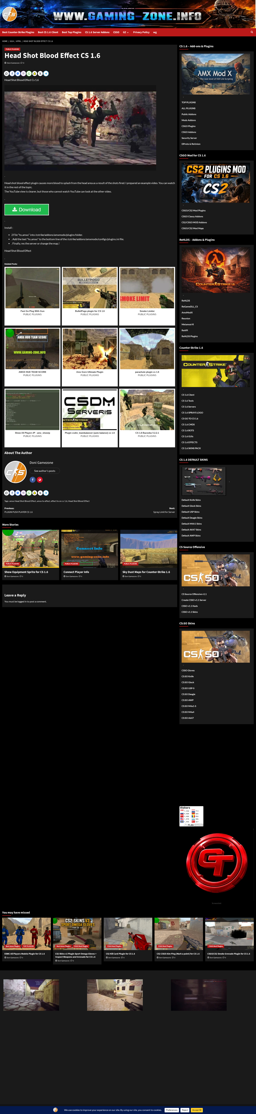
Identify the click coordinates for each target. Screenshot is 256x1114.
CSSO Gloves (188, 670)
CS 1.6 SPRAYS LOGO (192, 412)
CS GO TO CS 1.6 (190, 418)
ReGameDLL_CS (190, 306)
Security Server (189, 138)
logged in (22, 601)
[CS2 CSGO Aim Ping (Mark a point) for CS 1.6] (179, 934)
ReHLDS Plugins (190, 336)
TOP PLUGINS (189, 102)
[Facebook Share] (12, 73)
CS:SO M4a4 (188, 712)
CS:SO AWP (187, 700)
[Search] (252, 32)
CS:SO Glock (188, 682)
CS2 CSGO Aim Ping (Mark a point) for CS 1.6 (178, 953)
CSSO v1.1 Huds (190, 606)
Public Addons (189, 114)
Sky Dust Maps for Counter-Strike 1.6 (146, 572)
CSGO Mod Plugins (81, 946)
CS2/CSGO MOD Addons (194, 222)
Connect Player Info (76, 572)
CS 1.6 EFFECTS (189, 442)
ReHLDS (186, 300)
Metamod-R (188, 324)
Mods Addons (189, 120)
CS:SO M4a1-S (189, 706)
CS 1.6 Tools (188, 400)
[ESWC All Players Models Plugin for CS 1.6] (26, 934)
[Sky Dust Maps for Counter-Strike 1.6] (148, 549)
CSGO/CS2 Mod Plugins (194, 210)
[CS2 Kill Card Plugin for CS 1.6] (128, 934)
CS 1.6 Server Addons (97, 32)
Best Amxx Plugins (13, 946)
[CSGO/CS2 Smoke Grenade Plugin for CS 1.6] (229, 934)
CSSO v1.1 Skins (190, 612)
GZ (124, 32)
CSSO (116, 32)
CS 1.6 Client (188, 394)
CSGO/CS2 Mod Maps (193, 228)
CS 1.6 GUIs (187, 436)
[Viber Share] (23, 73)
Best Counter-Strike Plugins (18, 32)
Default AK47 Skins (191, 529)
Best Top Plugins (71, 32)
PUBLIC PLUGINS (12, 49)
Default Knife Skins (191, 500)
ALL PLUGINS (188, 108)
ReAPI (185, 330)
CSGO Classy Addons (192, 216)
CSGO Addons (189, 132)
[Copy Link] (6, 73)
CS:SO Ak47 (188, 718)
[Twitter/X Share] (40, 73)
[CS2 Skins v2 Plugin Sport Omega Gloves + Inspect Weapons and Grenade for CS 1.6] (77, 934)
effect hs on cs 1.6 (59, 501)
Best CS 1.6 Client (48, 32)
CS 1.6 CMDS (188, 424)
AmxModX (187, 312)
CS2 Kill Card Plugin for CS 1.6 (120, 953)
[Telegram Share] (46, 73)
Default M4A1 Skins (192, 523)
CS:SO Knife (188, 676)
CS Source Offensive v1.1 (194, 594)
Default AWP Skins (191, 535)
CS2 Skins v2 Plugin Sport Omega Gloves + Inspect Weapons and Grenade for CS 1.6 (75, 955)
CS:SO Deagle (188, 694)
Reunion (186, 318)
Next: (164, 510)
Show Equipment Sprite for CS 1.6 (26, 572)
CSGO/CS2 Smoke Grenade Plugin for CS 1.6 (228, 953)
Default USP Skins (191, 511)
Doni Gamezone (13, 63)
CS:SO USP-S (188, 688)
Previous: (18, 510)
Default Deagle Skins (192, 517)
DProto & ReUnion (191, 144)
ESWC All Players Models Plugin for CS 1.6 (24, 953)
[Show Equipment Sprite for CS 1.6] (30, 549)
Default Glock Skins (191, 506)
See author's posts (44, 470)
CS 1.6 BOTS (188, 430)
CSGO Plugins (189, 126)
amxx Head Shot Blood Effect (22, 501)
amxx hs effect (43, 501)
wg (155, 32)
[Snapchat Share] (34, 73)
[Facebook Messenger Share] (18, 73)
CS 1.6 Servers (189, 406)
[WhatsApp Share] (29, 73)
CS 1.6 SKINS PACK (191, 448)
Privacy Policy (141, 32)
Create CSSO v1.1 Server (194, 600)
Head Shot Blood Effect (78, 501)
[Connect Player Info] (89, 549)
